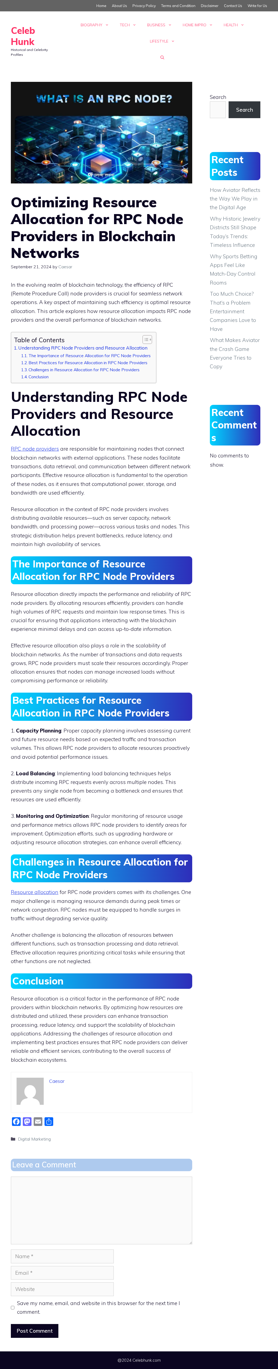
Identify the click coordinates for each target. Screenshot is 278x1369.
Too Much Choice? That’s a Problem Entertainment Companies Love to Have (233, 311)
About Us (119, 6)
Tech (125, 24)
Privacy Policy (144, 6)
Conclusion (39, 376)
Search (218, 97)
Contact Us (233, 6)
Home (101, 6)
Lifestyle (159, 41)
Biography (91, 24)
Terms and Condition (178, 6)
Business (156, 24)
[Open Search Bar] (162, 57)
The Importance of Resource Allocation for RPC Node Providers (90, 355)
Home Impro (194, 24)
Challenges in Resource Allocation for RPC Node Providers (84, 369)
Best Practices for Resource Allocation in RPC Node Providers (88, 362)
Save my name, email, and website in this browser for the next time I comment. (98, 1307)
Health (231, 24)
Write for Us (257, 6)
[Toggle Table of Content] (144, 339)
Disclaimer (210, 6)
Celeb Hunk (23, 36)
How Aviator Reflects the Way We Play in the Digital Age (235, 199)
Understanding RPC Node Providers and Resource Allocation (82, 348)
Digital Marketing (34, 1139)
